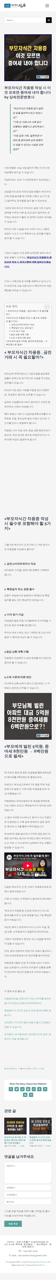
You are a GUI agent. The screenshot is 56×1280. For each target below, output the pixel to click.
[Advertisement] (28, 481)
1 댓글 (21, 1146)
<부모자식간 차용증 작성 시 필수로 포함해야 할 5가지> (26, 319)
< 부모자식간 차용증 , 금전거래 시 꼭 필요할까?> (27, 312)
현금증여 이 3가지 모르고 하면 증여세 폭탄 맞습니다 (40, 1140)
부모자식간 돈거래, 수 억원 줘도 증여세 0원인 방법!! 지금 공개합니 (15, 1140)
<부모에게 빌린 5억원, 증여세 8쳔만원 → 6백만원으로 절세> (26, 343)
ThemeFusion (41, 1262)
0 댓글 (41, 1068)
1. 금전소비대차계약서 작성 (21, 324)
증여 (35, 1068)
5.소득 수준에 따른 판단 (20, 337)
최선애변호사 (12, 1068)
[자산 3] (15, 6)
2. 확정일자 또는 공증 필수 (21, 327)
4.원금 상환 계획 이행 (19, 334)
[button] (45, 306)
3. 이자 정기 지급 (17, 331)
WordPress (40, 1265)
